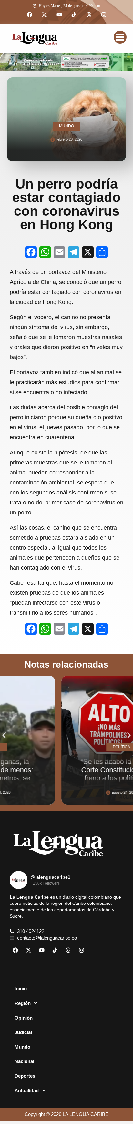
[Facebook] (29, 14)
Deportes (25, 1076)
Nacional (24, 1061)
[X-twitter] (44, 14)
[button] (4, 735)
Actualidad (27, 1090)
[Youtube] (59, 14)
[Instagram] (103, 14)
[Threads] (88, 14)
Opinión (24, 1018)
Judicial (23, 1032)
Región (23, 1003)
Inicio (21, 988)
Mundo (22, 1047)
